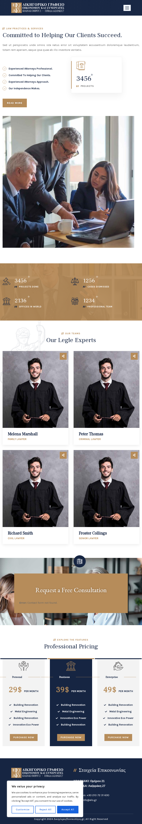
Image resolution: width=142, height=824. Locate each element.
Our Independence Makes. (24, 88)
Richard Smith (20, 533)
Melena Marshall (23, 434)
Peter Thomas (91, 434)
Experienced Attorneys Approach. (29, 81)
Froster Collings (93, 533)
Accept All (67, 809)
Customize (22, 809)
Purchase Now (23, 737)
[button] (127, 8)
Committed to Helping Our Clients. (30, 75)
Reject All (45, 809)
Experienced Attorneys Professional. (31, 68)
